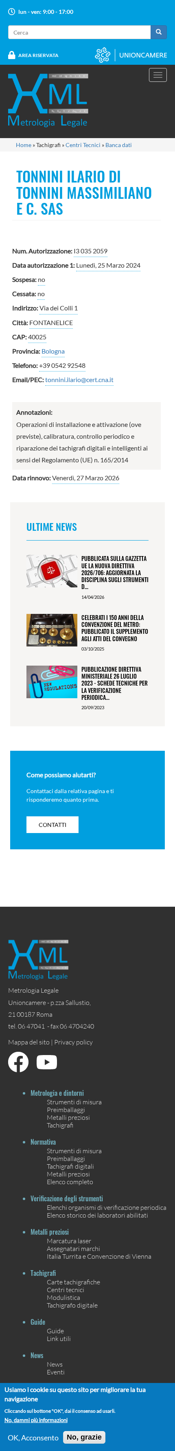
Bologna (53, 351)
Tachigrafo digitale (72, 1305)
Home (23, 144)
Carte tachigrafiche (73, 1282)
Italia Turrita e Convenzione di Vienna (99, 1256)
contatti (52, 824)
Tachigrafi (60, 1125)
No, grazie (84, 1437)
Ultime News (51, 526)
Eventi (56, 1372)
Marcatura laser (69, 1240)
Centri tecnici (65, 1289)
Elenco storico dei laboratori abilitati (97, 1215)
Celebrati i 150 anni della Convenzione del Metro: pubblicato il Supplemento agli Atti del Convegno (114, 628)
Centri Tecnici (83, 144)
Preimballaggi (66, 1109)
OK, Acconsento (33, 1437)
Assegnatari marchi (73, 1248)
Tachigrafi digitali (70, 1166)
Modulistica (63, 1297)
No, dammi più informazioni (36, 1420)
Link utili (59, 1338)
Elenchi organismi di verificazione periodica (106, 1207)
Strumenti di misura (74, 1102)
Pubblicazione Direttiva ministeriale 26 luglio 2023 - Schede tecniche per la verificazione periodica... (114, 683)
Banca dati (118, 144)
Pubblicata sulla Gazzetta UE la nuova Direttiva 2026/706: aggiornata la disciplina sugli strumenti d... (115, 572)
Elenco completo (70, 1181)
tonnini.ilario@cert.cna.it (79, 379)
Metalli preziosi (68, 1117)
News (55, 1364)
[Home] (53, 100)
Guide (55, 1330)
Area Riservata (38, 55)
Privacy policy (73, 1042)
